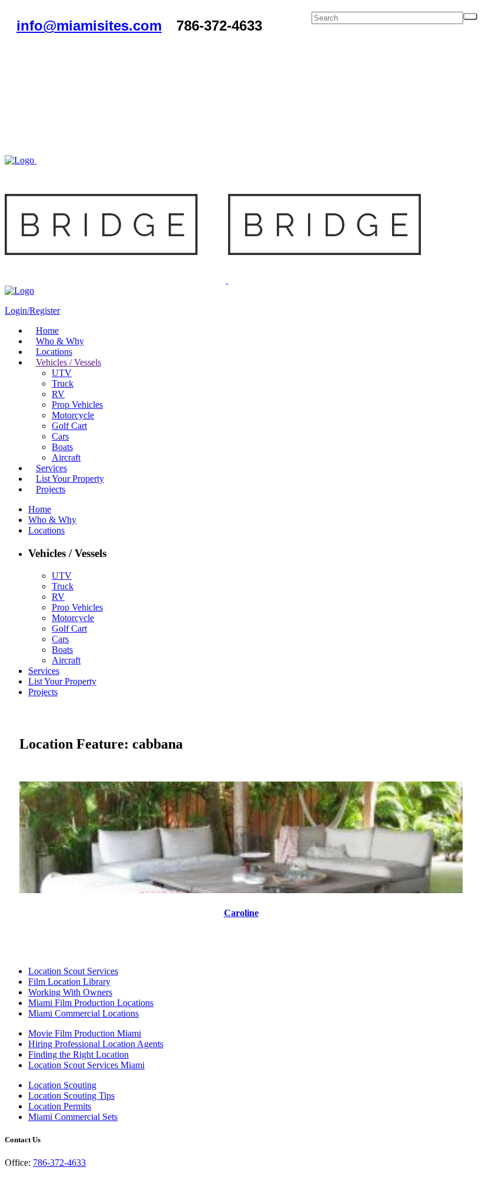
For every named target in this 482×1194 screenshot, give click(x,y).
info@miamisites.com (89, 25)
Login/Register (32, 311)
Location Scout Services (73, 971)
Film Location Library (69, 982)
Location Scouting (62, 1085)
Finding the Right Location (78, 1054)
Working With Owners (70, 992)
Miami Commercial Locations (83, 1013)
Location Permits (59, 1106)
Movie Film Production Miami (84, 1033)
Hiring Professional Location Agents (95, 1044)
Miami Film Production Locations (90, 1003)
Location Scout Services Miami (86, 1065)
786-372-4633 (59, 1163)
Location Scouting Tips (71, 1096)
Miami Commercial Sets (73, 1117)
